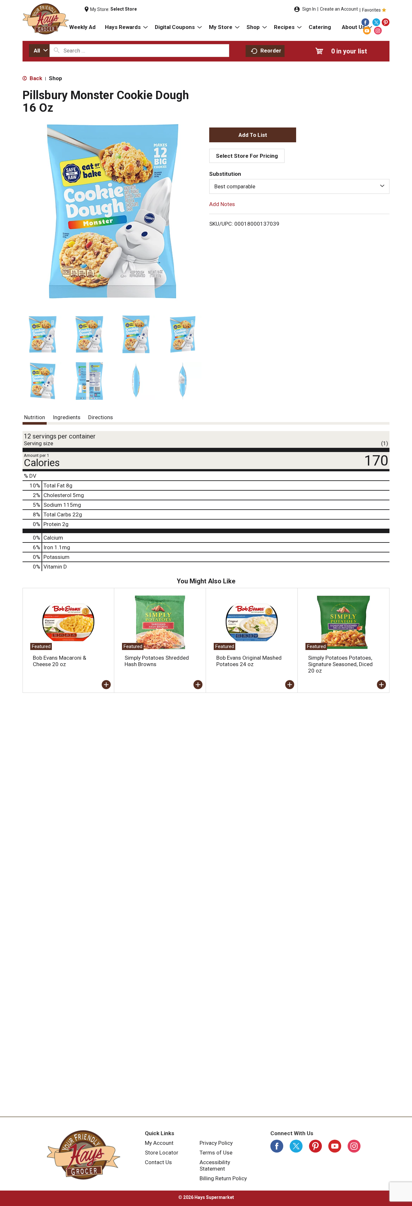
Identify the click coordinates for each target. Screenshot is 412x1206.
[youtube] (367, 30)
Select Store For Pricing (247, 156)
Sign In (309, 9)
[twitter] (376, 22)
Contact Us (158, 1162)
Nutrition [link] (34, 417)
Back (35, 78)
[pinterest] (385, 22)
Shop (55, 78)
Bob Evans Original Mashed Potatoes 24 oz (249, 661)
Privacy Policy (216, 1143)
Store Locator (161, 1152)
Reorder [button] (270, 50)
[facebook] (365, 22)
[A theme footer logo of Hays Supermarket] (84, 1155)
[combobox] (39, 50)
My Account (159, 1143)
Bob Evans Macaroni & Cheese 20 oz (59, 661)
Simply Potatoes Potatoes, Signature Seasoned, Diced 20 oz (340, 664)
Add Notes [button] (222, 204)
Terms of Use (216, 1152)
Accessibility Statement (215, 1165)
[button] (43, 334)
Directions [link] (100, 417)
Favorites (371, 10)
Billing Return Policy (223, 1178)
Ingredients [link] (66, 417)
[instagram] (378, 30)
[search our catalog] (57, 50)
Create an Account (339, 9)
